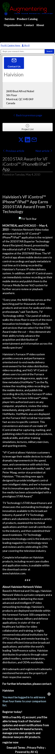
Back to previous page (28, 115)
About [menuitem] (40, 25)
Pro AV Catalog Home (11, 45)
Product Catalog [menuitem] (27, 19)
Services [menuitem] (10, 19)
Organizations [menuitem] (13, 25)
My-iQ (27, 45)
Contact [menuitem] (29, 25)
